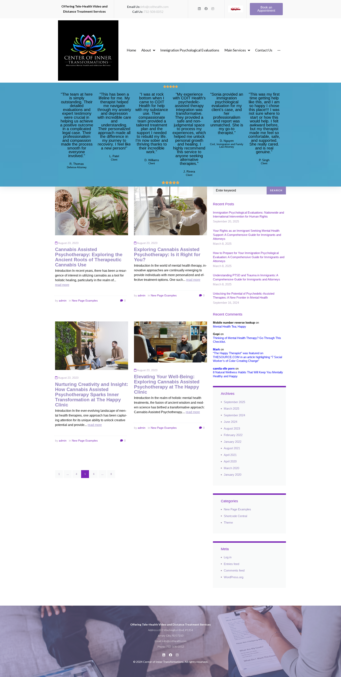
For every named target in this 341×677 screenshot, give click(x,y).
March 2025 (231, 408)
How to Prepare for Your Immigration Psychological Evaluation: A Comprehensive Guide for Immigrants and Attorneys (248, 257)
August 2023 (232, 428)
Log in (227, 557)
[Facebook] (206, 8)
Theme (228, 522)
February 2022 (233, 435)
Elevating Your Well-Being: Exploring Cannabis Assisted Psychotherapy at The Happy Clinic (167, 384)
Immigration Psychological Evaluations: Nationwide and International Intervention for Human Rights (248, 214)
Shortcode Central (235, 516)
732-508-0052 (153, 11)
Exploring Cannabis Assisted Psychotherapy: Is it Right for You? (167, 254)
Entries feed (231, 564)
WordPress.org (233, 577)
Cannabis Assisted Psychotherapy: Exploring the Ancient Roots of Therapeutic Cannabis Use (88, 257)
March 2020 (231, 468)
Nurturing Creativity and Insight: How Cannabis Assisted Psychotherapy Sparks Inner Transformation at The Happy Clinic (91, 394)
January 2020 (232, 474)
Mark (216, 349)
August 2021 (232, 448)
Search (276, 190)
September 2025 (234, 402)
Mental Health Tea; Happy (229, 326)
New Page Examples (85, 300)
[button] (266, 9)
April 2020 (230, 461)
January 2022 (232, 441)
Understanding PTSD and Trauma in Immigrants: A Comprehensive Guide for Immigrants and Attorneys (246, 277)
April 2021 (230, 455)
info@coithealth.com (155, 6)
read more (62, 285)
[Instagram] (212, 8)
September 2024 (234, 415)
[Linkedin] (199, 8)
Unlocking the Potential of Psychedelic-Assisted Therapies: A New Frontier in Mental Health (243, 295)
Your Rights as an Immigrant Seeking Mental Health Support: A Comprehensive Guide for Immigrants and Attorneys (247, 234)
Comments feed (234, 570)
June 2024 (230, 421)
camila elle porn (224, 368)
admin (63, 300)
